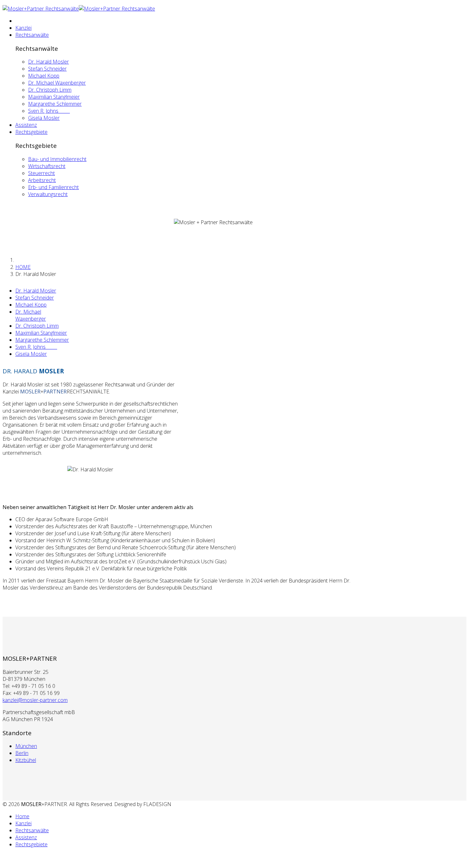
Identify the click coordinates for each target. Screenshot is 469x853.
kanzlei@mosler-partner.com (35, 700)
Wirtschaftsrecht (46, 166)
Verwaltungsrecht (48, 194)
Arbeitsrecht (42, 180)
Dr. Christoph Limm (49, 89)
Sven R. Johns (49, 110)
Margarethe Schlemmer (55, 103)
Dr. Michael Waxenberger (57, 82)
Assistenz (26, 124)
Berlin (21, 753)
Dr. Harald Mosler (48, 61)
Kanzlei (23, 27)
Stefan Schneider (47, 68)
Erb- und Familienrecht (53, 187)
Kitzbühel (25, 760)
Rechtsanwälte (32, 34)
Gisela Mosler (44, 117)
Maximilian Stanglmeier (54, 96)
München (26, 746)
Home (22, 816)
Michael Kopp (43, 75)
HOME (23, 266)
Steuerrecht (41, 173)
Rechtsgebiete (31, 131)
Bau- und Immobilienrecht (57, 159)
